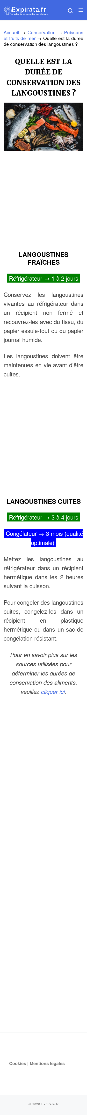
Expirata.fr (49, 1104)
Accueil (11, 32)
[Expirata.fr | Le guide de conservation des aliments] (26, 10)
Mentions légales (47, 1063)
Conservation (42, 32)
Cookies (17, 1063)
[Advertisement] (43, 199)
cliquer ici (53, 691)
